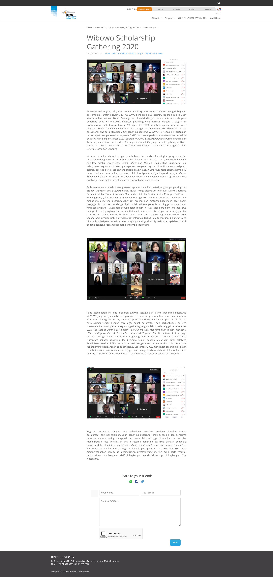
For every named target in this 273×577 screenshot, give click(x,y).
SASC (104, 27)
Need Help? (215, 18)
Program (169, 18)
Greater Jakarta (144, 9)
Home (218, 13)
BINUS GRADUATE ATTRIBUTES (191, 18)
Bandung (176, 9)
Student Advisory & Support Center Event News (131, 27)
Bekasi (160, 9)
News (97, 27)
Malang (192, 9)
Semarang (208, 9)
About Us (156, 18)
